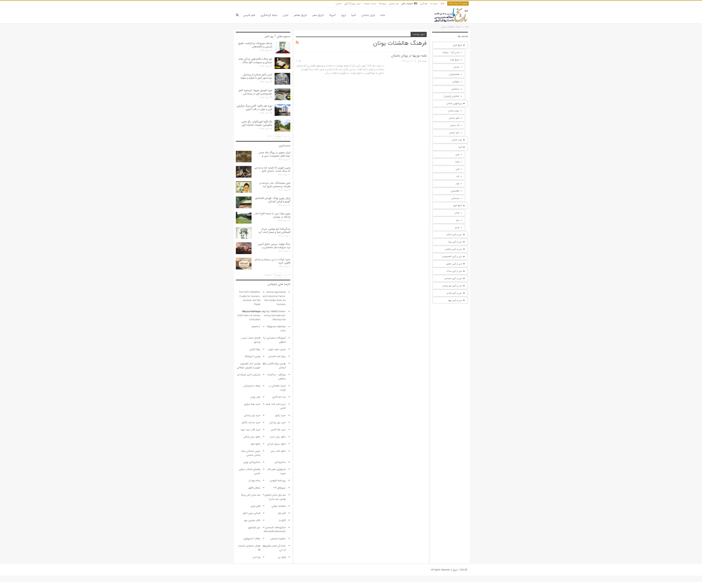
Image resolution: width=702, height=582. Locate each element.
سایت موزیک (369, 3)
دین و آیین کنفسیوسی (452, 256)
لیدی (457, 227)
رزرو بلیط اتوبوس (278, 480)
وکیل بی (282, 557)
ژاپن (457, 169)
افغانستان (455, 191)
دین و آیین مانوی (454, 263)
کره (457, 176)
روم (457, 220)
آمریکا (332, 15)
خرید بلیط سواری (252, 404)
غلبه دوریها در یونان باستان (409, 55)
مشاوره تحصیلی (278, 539)
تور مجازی (394, 3)
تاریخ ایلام (454, 59)
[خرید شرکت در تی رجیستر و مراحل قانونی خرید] (244, 263)
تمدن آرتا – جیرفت (450, 52)
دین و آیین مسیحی (453, 278)
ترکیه (457, 161)
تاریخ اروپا (457, 205)
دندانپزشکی (280, 462)
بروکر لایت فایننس (277, 356)
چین (457, 154)
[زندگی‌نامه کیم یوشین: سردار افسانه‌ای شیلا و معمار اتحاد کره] (244, 233)
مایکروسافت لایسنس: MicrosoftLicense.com (275, 529)
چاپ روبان (255, 397)
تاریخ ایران (457, 45)
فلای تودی (255, 506)
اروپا (343, 15)
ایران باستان (368, 15)
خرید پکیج (280, 415)
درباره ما (434, 3)
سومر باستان (453, 110)
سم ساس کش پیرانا (250, 495)
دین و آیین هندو (454, 293)
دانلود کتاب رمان (278, 451)
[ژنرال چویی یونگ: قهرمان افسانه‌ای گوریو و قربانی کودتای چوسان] (244, 202)
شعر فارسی (249, 15)
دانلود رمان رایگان (252, 437)
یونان (457, 212)
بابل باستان (454, 132)
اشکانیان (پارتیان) (451, 96)
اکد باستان (454, 125)
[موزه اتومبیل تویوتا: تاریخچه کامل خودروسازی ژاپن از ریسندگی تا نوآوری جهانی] (282, 94)
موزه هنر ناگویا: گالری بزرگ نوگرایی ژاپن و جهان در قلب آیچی (254, 107)
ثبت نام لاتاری (279, 397)
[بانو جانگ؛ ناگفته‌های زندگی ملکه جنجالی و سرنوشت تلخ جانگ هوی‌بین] (282, 63)
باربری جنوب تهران (277, 349)
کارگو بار (282, 520)
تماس (338, 3)
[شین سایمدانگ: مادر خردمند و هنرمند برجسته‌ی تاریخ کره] (244, 187)
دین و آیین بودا (455, 241)
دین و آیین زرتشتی (453, 249)
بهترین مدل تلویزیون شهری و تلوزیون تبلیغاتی (248, 365)
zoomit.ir (256, 327)
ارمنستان (455, 198)
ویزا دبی (256, 557)
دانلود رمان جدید (278, 437)
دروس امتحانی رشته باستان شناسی (250, 453)
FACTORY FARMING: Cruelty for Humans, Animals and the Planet (249, 298)
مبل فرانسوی (254, 527)
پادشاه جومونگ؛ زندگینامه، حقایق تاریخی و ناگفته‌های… (255, 45)
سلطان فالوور (254, 488)
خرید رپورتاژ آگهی (352, 3)
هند (457, 183)
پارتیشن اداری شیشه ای (248, 375)
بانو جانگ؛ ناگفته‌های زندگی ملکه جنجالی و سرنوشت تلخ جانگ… (255, 60)
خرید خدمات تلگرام (251, 422)
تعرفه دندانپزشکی (252, 386)
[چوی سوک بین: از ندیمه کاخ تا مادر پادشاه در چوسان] (244, 218)
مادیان (456, 67)
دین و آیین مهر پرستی (452, 285)
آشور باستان (454, 118)
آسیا (353, 15)
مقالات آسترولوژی (252, 539)
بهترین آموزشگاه (252, 356)
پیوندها (382, 3)
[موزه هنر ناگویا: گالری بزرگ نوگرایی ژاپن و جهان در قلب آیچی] (282, 110)
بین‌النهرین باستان (454, 103)
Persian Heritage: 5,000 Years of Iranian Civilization (248, 316)
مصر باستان (457, 139)
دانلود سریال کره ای (276, 444)
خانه (442, 3)
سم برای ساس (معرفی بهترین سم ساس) (275, 497)
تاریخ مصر (318, 15)
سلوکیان (455, 81)
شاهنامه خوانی (278, 506)
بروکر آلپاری (255, 349)
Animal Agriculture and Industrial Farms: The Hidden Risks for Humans (274, 298)
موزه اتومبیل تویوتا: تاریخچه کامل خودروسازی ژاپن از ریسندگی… (255, 92)
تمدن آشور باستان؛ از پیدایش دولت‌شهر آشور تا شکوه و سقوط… (255, 76)
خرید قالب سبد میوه (250, 430)
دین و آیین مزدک (454, 271)
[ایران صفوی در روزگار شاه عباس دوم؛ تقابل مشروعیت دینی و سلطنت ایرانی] (244, 156)
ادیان (285, 15)
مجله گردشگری (269, 15)
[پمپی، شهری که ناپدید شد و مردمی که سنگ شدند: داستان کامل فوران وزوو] (244, 172)
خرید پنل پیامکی (252, 415)
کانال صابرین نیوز (252, 520)
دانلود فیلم (255, 444)
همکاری (423, 3)
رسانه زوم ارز (254, 480)
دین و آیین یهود (455, 300)
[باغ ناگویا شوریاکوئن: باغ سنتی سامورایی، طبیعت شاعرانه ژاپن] (282, 126)
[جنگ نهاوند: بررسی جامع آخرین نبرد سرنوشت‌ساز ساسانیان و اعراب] (244, 248)
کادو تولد (282, 513)
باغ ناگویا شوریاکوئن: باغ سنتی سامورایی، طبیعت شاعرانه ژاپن (256, 123)
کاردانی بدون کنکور (251, 513)
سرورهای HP (279, 488)
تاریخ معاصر (300, 15)
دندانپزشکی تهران (251, 462)
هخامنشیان (454, 74)
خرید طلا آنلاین (278, 430)
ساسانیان (455, 89)
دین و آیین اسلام (454, 234)
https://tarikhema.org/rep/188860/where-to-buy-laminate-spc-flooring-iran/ (264, 316)
